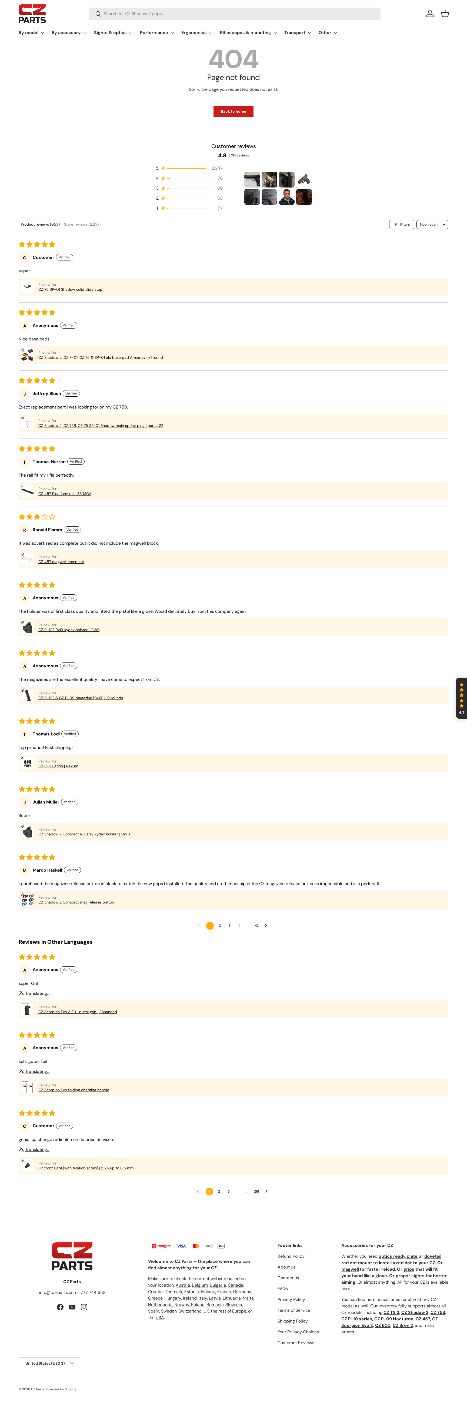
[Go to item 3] (287, 180)
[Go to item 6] (269, 197)
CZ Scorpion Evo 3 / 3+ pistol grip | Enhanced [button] (77, 1011)
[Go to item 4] (304, 180)
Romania (215, 1304)
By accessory (66, 32)
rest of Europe (232, 1311)
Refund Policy (291, 1256)
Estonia (191, 1291)
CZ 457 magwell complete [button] (61, 561)
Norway (181, 1304)
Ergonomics (194, 32)
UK (206, 1311)
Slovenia (234, 1304)
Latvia (215, 1298)
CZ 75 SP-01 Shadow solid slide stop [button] (70, 289)
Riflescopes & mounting (245, 32)
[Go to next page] (267, 925)
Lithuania (232, 1298)
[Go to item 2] (269, 180)
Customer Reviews (296, 1343)
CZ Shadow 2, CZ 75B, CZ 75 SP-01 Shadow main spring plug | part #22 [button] (100, 425)
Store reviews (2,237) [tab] (82, 224)
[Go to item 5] (252, 197)
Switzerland (190, 1311)
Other (325, 32)
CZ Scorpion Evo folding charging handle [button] (73, 1089)
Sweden (169, 1311)
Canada (235, 1285)
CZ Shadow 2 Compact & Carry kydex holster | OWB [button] (84, 834)
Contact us (288, 1278)
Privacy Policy (291, 1299)
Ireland (190, 1298)
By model (28, 32)
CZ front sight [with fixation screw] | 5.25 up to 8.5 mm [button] (86, 1168)
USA (160, 1317)
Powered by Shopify (61, 1389)
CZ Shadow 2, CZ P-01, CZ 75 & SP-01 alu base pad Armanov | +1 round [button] (100, 357)
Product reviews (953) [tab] (40, 224)
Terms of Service (294, 1310)
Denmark (173, 1291)
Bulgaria (218, 1285)
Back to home (233, 111)
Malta (248, 1298)
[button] (445, 13)
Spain (153, 1311)
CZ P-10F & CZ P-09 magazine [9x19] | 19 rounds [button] (80, 697)
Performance (154, 32)
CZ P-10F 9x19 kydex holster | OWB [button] (68, 629)
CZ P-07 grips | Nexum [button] (58, 766)
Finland (208, 1291)
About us (286, 1267)
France (224, 1291)
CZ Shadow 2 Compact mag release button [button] (76, 902)
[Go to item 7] (287, 197)
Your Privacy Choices (298, 1332)
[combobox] (235, 14)
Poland (198, 1304)
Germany (242, 1291)
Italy (203, 1298)
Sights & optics (110, 32)
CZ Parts (37, 1389)
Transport (294, 32)
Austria (183, 1285)
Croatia (155, 1291)
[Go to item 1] (252, 180)
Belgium (200, 1285)
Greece (155, 1298)
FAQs (283, 1288)
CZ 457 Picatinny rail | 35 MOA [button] (64, 493)
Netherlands (160, 1304)
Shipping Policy (293, 1321)
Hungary (173, 1298)
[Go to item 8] (304, 197)
